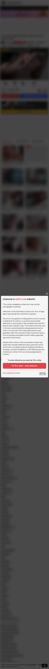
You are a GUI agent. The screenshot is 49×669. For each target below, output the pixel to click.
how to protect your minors (11, 373)
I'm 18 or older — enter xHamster (24, 366)
